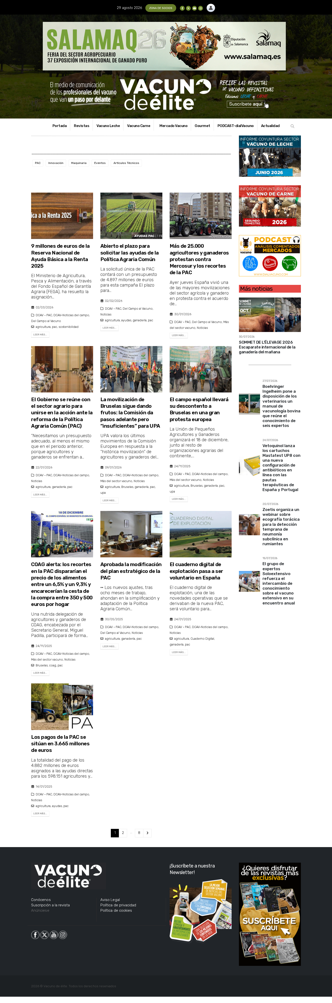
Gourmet (202, 126)
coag (52, 665)
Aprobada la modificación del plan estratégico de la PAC (131, 571)
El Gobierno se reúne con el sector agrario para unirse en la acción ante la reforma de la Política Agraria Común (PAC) (62, 412)
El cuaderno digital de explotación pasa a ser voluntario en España (196, 571)
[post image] (62, 216)
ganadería (140, 320)
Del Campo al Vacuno (46, 321)
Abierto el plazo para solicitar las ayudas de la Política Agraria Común (129, 252)
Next (147, 833)
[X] (188, 8)
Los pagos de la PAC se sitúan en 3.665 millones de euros (60, 743)
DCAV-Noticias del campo (71, 315)
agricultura (43, 327)
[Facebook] (182, 8)
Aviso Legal (110, 900)
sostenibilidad (69, 327)
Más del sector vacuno (116, 481)
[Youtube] (194, 8)
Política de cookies (116, 910)
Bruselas (127, 487)
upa (103, 492)
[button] (292, 126)
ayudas (126, 320)
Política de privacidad (118, 905)
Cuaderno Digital (202, 638)
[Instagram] (200, 8)
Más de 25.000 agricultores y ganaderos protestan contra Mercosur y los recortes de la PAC (199, 259)
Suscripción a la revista (50, 905)
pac (54, 327)
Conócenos (41, 900)
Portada (59, 126)
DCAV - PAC (44, 315)
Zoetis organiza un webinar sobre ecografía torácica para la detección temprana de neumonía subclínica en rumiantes (281, 526)
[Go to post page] (270, 314)
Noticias (105, 314)
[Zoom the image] (211, 6)
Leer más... (40, 334)
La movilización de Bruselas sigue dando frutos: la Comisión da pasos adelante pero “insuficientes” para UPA (130, 412)
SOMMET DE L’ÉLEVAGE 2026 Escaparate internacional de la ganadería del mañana (267, 347)
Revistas (81, 126)
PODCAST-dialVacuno (236, 126)
